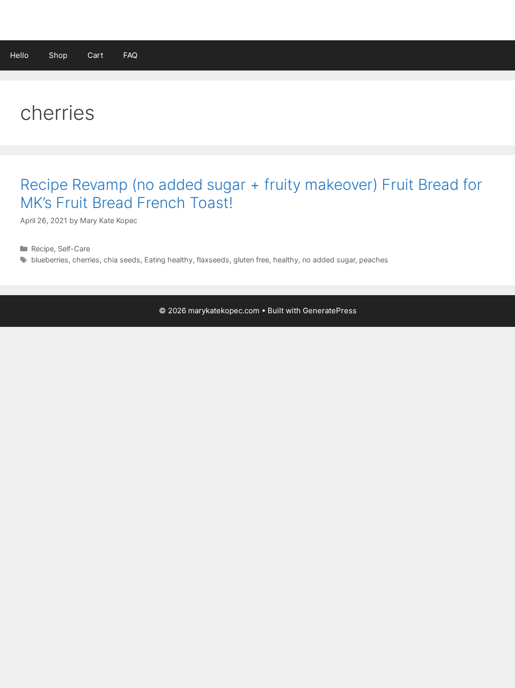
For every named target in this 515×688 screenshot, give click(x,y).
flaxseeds (213, 259)
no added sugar (328, 259)
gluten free (251, 259)
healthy (285, 259)
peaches (373, 259)
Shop (58, 55)
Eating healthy (168, 259)
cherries (86, 259)
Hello (19, 55)
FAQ (130, 55)
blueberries (49, 259)
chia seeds (122, 259)
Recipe (42, 248)
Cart (95, 55)
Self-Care (74, 248)
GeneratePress (330, 310)
